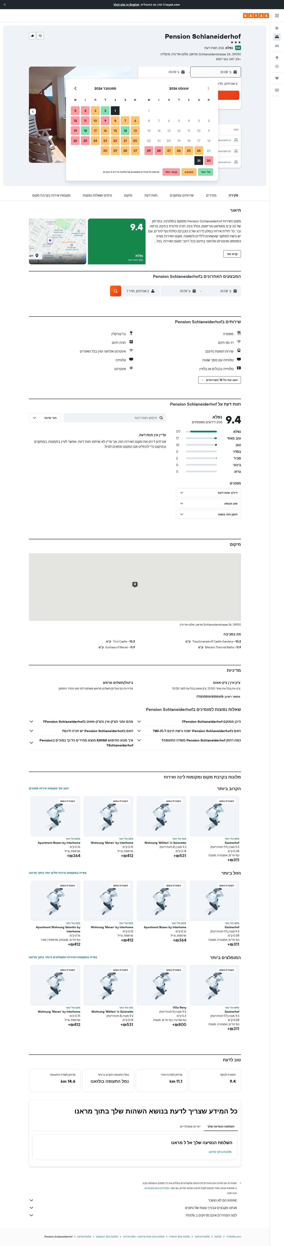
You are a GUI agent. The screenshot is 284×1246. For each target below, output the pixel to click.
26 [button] (179, 150)
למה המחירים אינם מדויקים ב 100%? (211, 1215)
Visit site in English (126, 4)
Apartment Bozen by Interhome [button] (59, 843)
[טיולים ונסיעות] (277, 78)
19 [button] (178, 141)
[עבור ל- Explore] (277, 57)
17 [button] (198, 141)
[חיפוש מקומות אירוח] (277, 37)
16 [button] (208, 141)
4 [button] (189, 121)
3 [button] (199, 121)
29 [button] (149, 150)
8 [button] (149, 121)
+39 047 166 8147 (228, 59)
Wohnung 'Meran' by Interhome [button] (112, 843)
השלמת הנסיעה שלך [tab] (220, 1126)
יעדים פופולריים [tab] (190, 1126)
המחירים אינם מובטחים (157, 1188)
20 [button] (169, 141)
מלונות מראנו (84, 1236)
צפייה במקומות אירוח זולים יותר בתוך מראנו (57, 873)
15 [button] (149, 131)
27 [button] (169, 150)
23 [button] (209, 150)
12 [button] (178, 131)
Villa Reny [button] (179, 1007)
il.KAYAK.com (233, 1236)
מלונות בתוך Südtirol (107, 1236)
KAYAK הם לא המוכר (222, 1200)
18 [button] (188, 141)
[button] (4, 4)
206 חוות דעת (214, 48)
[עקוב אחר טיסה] (277, 66)
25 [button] (189, 150)
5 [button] (179, 121)
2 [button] (209, 121)
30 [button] (209, 160)
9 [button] (209, 131)
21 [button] (159, 141)
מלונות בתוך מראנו (220, 1152)
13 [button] (168, 131)
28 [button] (159, 150)
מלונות (218, 1236)
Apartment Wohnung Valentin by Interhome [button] (58, 929)
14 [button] (159, 131)
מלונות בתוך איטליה (179, 1236)
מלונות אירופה (202, 1236)
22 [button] (149, 141)
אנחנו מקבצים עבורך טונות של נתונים (211, 1208)
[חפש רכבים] (277, 46)
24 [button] (199, 150)
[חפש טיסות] (277, 28)
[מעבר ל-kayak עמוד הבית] (256, 15)
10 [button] (199, 131)
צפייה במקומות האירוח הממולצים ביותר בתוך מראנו (63, 957)
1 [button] (148, 111)
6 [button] (169, 121)
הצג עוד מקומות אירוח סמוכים (49, 788)
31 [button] (198, 160)
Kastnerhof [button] (232, 843)
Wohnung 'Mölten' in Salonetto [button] (165, 843)
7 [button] (159, 121)
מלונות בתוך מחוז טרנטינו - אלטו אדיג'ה (143, 1236)
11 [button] (189, 131)
